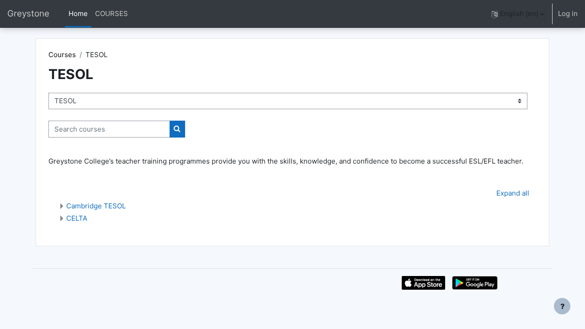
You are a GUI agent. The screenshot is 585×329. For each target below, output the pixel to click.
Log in (568, 13)
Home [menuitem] (78, 13)
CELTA (76, 218)
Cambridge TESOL (96, 206)
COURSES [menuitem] (111, 13)
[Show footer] (562, 306)
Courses (62, 54)
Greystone (28, 13)
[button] (517, 14)
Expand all (512, 193)
